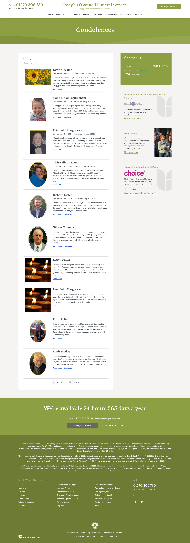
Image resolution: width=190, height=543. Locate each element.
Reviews (21, 495)
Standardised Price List (65, 491)
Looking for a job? (102, 491)
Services (77, 14)
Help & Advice (125, 14)
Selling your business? (103, 495)
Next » (76, 382)
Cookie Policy (85, 532)
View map (143, 70)
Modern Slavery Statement (113, 532)
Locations (67, 14)
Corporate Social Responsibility (85, 536)
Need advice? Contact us (112, 425)
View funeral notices (133, 119)
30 (70, 382)
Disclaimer (96, 532)
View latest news (131, 152)
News (97, 505)
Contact (21, 505)
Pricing (86, 14)
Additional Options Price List (67, 498)
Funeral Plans (97, 14)
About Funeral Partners (104, 484)
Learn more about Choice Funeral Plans (141, 193)
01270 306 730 (29, 5)
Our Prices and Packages (66, 484)
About (58, 14)
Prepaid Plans (23, 498)
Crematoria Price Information (68, 495)
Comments (67, 117)
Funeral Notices (111, 14)
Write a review (133, 74)
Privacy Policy (72, 532)
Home (50, 14)
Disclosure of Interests (103, 502)
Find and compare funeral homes (107, 488)
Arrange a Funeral (82, 426)
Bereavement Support (103, 498)
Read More (57, 89)
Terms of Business (63, 502)
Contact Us (138, 14)
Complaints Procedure (108, 536)
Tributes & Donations (26, 502)
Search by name (29, 58)
